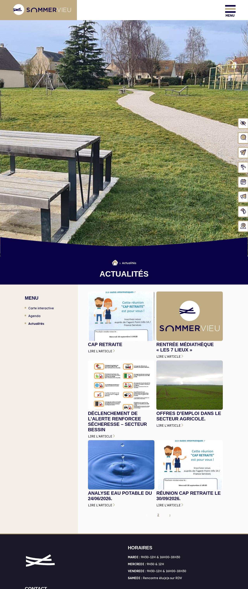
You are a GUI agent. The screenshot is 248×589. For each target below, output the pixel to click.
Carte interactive (41, 308)
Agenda (34, 316)
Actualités (36, 324)
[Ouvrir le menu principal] (230, 9)
